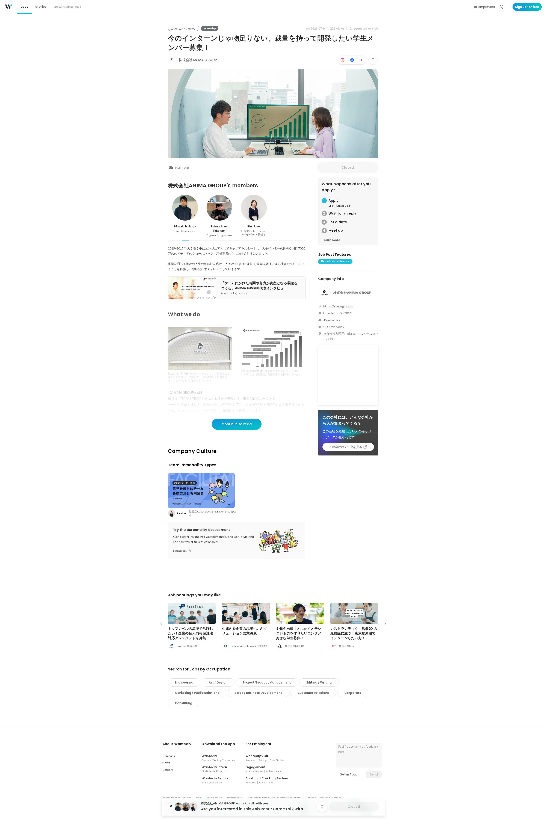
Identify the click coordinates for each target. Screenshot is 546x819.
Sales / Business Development (258, 693)
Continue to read (237, 424)
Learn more (331, 240)
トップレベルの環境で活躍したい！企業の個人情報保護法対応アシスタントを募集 (190, 633)
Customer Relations (313, 693)
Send (374, 774)
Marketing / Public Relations (197, 693)
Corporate (352, 693)
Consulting (183, 703)
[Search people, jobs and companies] (502, 7)
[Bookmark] (373, 60)
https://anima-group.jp (338, 306)
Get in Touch (350, 774)
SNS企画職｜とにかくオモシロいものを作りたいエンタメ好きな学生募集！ (299, 633)
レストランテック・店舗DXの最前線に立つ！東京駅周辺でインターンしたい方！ (353, 633)
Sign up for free (527, 7)
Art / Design (218, 682)
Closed (347, 167)
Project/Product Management (267, 682)
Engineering (184, 682)
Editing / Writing (319, 682)
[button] (177, 744)
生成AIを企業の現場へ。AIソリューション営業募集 (244, 631)
